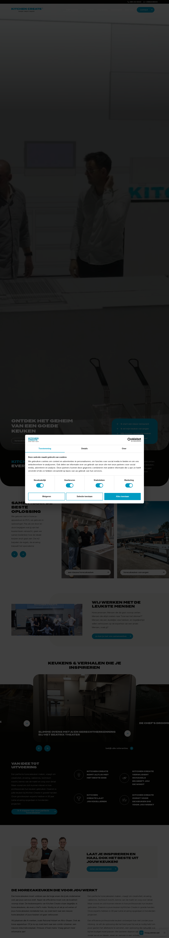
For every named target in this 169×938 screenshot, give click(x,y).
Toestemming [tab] (45, 448)
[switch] (69, 485)
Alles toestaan (122, 496)
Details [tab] (84, 448)
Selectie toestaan (84, 496)
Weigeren (46, 496)
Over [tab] (124, 448)
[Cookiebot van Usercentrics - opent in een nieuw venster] (129, 440)
